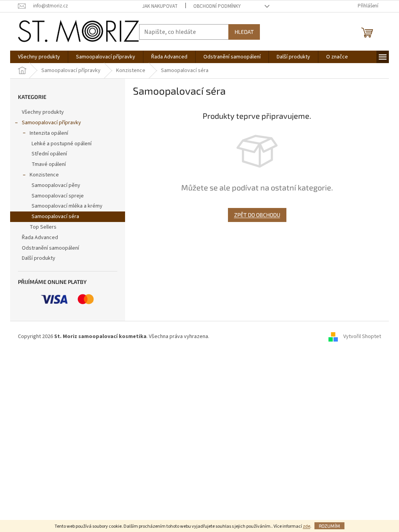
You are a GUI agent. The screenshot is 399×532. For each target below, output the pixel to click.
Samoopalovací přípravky (51, 123)
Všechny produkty (43, 112)
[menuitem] (39, 57)
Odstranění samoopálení (50, 248)
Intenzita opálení (49, 133)
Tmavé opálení (49, 164)
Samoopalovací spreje (58, 196)
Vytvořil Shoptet (362, 337)
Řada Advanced (40, 237)
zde (306, 526)
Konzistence (44, 175)
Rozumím (329, 525)
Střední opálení (49, 154)
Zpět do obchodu (257, 214)
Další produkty (38, 258)
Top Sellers (43, 227)
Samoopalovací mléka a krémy (67, 206)
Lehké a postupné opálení (62, 144)
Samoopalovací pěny (56, 185)
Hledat (244, 31)
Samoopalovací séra (55, 216)
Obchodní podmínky (217, 6)
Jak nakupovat (160, 6)
